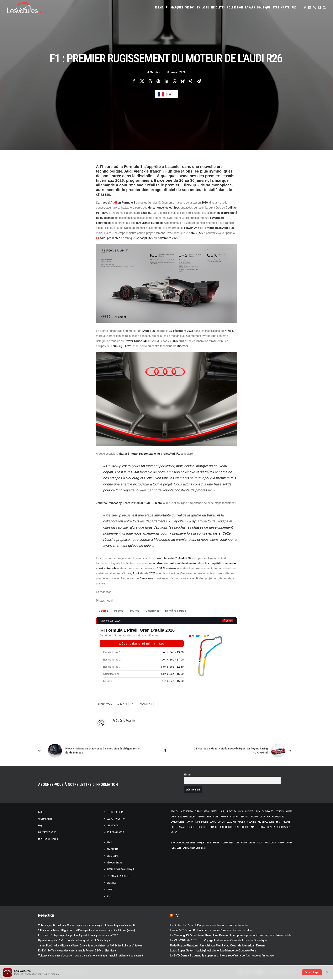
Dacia (173, 816)
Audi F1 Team (105, 704)
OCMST (110, 889)
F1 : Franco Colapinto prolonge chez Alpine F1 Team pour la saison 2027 (78, 935)
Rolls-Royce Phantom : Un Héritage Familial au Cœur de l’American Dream (217, 945)
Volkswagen (283, 827)
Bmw (240, 811)
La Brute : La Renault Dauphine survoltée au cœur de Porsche (209, 925)
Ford (216, 816)
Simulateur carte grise (183, 842)
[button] (305, 7)
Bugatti (249, 811)
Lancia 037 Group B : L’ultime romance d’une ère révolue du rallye (211, 930)
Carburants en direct (194, 848)
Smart (253, 827)
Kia (268, 816)
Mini (278, 822)
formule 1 (146, 704)
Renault (213, 827)
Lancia (190, 822)
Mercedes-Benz (266, 822)
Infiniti (245, 816)
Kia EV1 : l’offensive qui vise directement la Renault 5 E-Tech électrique (77, 950)
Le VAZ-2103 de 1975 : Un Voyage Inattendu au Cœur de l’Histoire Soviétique (218, 940)
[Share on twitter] (142, 81)
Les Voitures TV (115, 812)
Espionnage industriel (119, 876)
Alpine (198, 811)
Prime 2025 (270, 842)
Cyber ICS (111, 883)
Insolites (218, 7)
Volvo (174, 832)
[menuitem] (159, 7)
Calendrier (152, 610)
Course (103, 610)
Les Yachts (112, 825)
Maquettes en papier (208, 842)
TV (198, 7)
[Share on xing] (190, 81)
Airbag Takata (285, 842)
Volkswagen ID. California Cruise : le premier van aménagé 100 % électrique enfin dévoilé (86, 925)
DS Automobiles (186, 816)
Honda (224, 816)
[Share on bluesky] (182, 81)
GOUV (260, 842)
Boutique (264, 7)
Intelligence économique (120, 869)
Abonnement (45, 818)
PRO (294, 7)
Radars (250, 7)
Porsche (202, 827)
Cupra (289, 811)
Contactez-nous (47, 832)
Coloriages (227, 842)
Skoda (244, 827)
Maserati (231, 822)
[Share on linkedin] (166, 81)
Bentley (231, 811)
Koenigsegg (278, 816)
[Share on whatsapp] (174, 81)
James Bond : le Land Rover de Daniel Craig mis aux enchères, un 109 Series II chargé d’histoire (90, 945)
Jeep (262, 816)
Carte (41, 812)
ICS (108, 896)
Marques (177, 7)
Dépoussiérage (114, 862)
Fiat (209, 816)
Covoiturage (248, 842)
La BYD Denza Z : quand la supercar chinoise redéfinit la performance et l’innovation (222, 955)
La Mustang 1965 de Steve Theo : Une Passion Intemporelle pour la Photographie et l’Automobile (230, 935)
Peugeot (191, 827)
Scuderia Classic (115, 832)
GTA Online (113, 856)
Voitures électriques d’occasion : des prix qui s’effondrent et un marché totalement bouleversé (90, 955)
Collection (235, 7)
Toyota (271, 827)
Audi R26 (122, 704)
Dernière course (175, 610)
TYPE (276, 7)
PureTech (176, 848)
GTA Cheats (112, 849)
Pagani (181, 827)
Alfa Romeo (187, 811)
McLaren (251, 822)
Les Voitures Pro (116, 818)
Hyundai (234, 816)
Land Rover (201, 822)
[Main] (166, 750)
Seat (237, 827)
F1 (167, 7)
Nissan (286, 822)
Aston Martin (211, 811)
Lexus (213, 822)
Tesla (262, 827)
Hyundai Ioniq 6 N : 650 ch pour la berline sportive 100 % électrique (74, 940)
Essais (159, 7)
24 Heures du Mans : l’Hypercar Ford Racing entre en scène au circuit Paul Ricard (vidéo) (86, 930)
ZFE (237, 842)
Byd (258, 811)
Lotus (221, 822)
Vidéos (190, 7)
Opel (173, 827)
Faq (40, 825)
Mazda (241, 822)
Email (187, 774)
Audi (113, 202)
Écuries (134, 610)
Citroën (280, 811)
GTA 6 (109, 842)
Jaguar (254, 816)
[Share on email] (199, 81)
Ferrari (201, 816)
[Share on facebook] (134, 81)
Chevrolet (267, 811)
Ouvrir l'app (312, 972)
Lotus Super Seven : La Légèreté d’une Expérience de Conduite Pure (213, 950)
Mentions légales (48, 839)
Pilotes (118, 610)
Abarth (174, 811)
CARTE (285, 7)
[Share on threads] (150, 81)
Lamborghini (177, 822)
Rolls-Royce (226, 827)
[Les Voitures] (26, 7)
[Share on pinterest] (158, 81)
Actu (205, 7)
